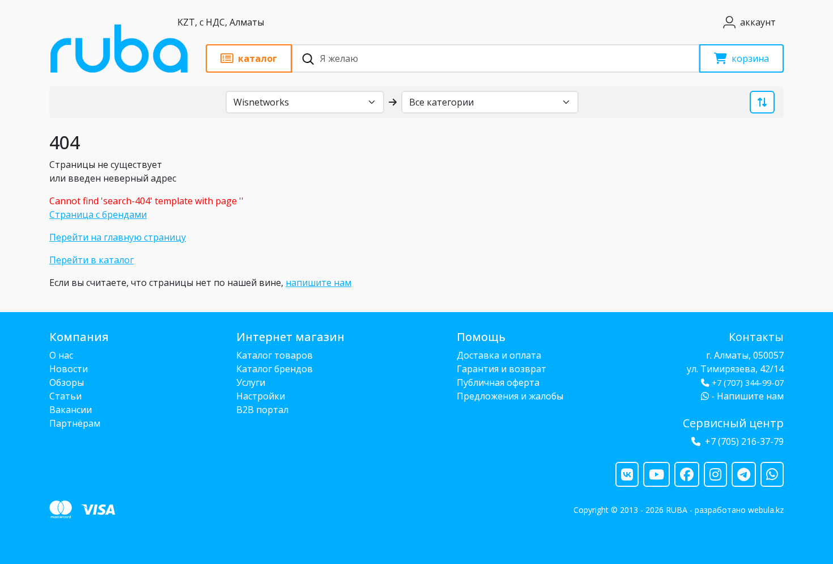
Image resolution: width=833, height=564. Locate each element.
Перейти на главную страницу (117, 237)
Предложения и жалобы (510, 396)
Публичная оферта (498, 382)
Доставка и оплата (499, 355)
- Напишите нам (746, 396)
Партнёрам (74, 423)
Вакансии (70, 409)
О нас (61, 355)
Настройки (260, 396)
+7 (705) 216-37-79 (744, 441)
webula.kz (766, 509)
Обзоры (66, 382)
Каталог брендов (274, 369)
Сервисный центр (733, 423)
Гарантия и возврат (501, 369)
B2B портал (262, 409)
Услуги (250, 382)
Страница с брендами (98, 214)
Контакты (756, 336)
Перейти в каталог (91, 260)
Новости (68, 369)
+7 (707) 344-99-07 (748, 382)
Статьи (65, 396)
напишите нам (318, 282)
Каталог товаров (274, 355)
